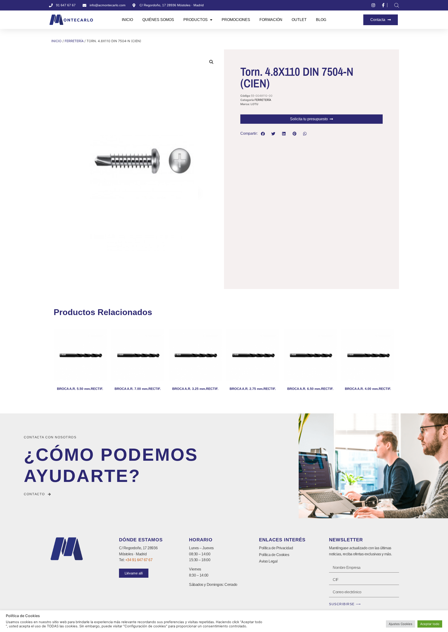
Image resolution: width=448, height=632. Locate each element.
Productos (195, 20)
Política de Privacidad (276, 548)
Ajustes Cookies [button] (400, 624)
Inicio (127, 20)
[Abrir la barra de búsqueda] (396, 5)
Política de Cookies (274, 555)
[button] (211, 62)
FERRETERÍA (74, 41)
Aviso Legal (268, 561)
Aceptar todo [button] (429, 624)
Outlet (299, 20)
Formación (270, 20)
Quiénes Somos (158, 20)
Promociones (236, 20)
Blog (321, 20)
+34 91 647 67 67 (139, 560)
